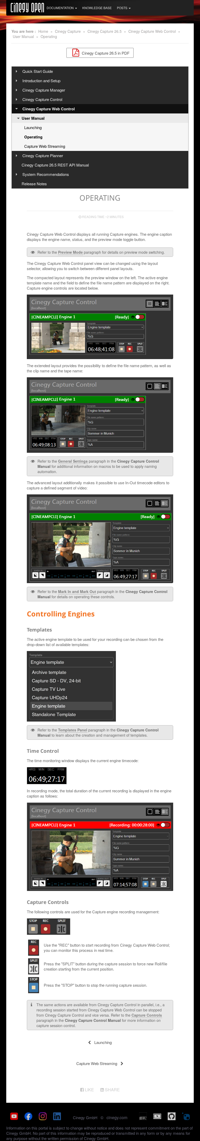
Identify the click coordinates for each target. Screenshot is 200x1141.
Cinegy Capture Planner (42, 155)
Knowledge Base (97, 7)
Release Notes (34, 183)
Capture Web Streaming (44, 146)
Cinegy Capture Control (42, 99)
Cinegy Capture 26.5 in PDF (105, 52)
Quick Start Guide (37, 71)
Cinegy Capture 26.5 (105, 31)
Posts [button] (122, 7)
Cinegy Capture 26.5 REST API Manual (55, 165)
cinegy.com (117, 1117)
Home (43, 31)
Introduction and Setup (41, 80)
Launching (33, 127)
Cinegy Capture (68, 31)
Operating (49, 36)
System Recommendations (45, 174)
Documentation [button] (60, 7)
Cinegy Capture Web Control (152, 31)
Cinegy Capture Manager (43, 90)
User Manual (23, 36)
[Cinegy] (27, 6)
